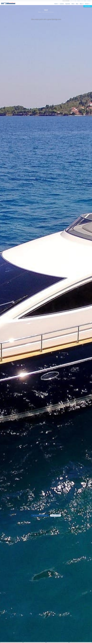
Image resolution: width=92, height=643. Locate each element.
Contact (86, 3)
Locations (62, 3)
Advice (73, 3)
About (81, 3)
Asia (82, 0)
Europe (75, 0)
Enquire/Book (87, 6)
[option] (46, 321)
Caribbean (84, 0)
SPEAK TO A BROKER (55, 515)
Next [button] (91, 322)
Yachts (55, 3)
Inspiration (67, 3)
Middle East (78, 0)
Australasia (88, 0)
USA (71, 0)
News (77, 3)
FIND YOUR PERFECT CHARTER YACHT (39, 515)
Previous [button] (1, 322)
